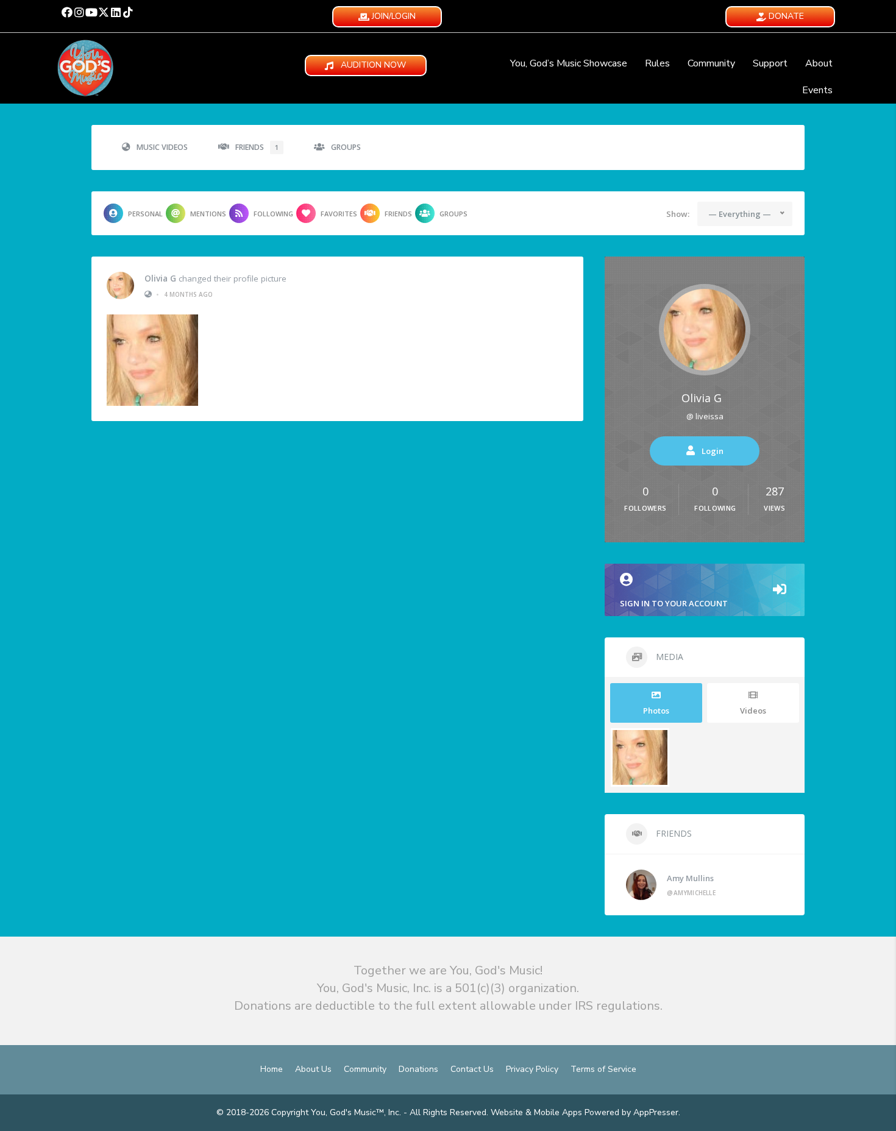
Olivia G (160, 278)
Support (770, 63)
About (819, 63)
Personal (145, 213)
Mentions (208, 213)
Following (273, 213)
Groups (346, 147)
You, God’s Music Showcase (568, 63)
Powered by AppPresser (631, 1112)
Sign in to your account (674, 603)
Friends (257, 147)
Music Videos (162, 147)
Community (711, 63)
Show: (677, 214)
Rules (657, 63)
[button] (67, 12)
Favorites (339, 213)
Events (817, 90)
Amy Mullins (690, 878)
